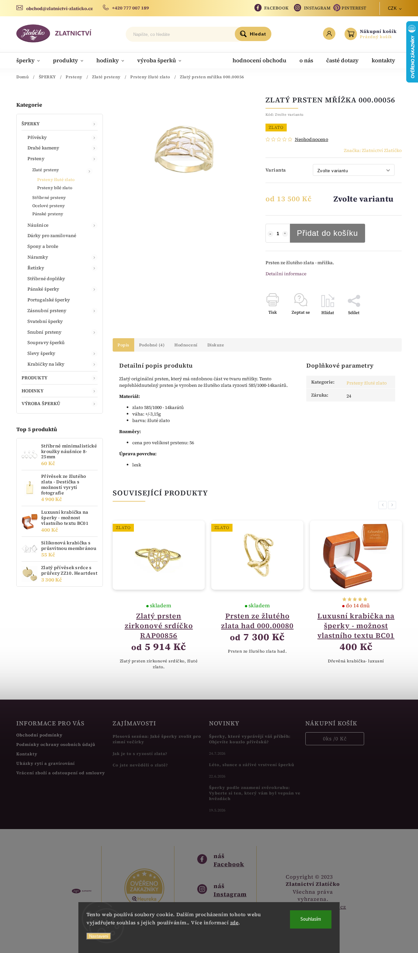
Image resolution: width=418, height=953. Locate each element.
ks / (335, 738)
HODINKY (32, 390)
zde (234, 922)
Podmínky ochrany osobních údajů (55, 744)
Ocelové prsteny (48, 205)
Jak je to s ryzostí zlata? (140, 753)
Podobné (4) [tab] (152, 345)
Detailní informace (285, 273)
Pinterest (354, 8)
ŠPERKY (31, 123)
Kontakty (26, 754)
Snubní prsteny (44, 332)
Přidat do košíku (327, 233)
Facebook (276, 8)
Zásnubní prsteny (47, 310)
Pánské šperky (43, 289)
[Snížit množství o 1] (270, 234)
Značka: (373, 150)
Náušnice (37, 225)
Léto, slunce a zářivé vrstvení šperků (251, 764)
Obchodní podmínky (39, 735)
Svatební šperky (45, 321)
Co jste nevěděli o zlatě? (140, 765)
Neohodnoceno (311, 139)
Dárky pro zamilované (51, 235)
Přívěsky (37, 137)
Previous (384, 505)
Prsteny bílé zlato (54, 187)
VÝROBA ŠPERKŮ (41, 403)
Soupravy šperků (46, 342)
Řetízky (35, 268)
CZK (392, 8)
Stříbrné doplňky (46, 278)
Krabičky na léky (46, 364)
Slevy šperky (41, 353)
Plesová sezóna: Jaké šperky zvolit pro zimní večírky (157, 739)
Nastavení (98, 936)
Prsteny (35, 158)
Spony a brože (42, 246)
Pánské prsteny (47, 214)
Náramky (37, 257)
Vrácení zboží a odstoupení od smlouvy (60, 773)
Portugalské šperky (48, 299)
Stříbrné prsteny (49, 197)
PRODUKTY (34, 377)
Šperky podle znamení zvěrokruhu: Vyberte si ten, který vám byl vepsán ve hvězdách (254, 793)
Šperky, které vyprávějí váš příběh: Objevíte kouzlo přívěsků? (250, 739)
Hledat (258, 34)
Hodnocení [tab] (186, 345)
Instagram (317, 8)
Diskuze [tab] (215, 345)
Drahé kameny (43, 147)
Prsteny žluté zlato (55, 179)
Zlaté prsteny (45, 170)
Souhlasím (310, 919)
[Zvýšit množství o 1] (285, 234)
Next (393, 505)
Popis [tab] (123, 345)
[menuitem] (31, 60)
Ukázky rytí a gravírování (45, 763)
